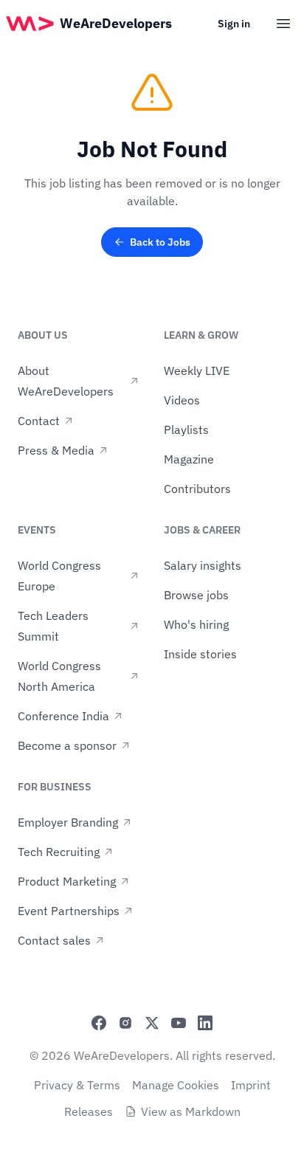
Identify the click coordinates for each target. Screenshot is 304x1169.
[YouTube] (178, 1022)
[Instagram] (125, 1022)
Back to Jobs (160, 242)
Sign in (234, 23)
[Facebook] (98, 1022)
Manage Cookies (175, 1084)
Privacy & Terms (77, 1084)
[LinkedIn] (205, 1022)
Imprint (251, 1084)
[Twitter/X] (152, 1022)
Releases (88, 1111)
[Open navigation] (283, 23)
